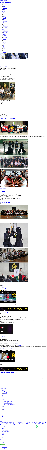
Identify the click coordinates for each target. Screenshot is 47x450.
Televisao (44, 423)
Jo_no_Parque (3, 423)
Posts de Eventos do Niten (3, 427)
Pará (3, 45)
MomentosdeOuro (17, 423)
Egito (3, 50)
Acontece (3, 29)
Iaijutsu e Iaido (5, 17)
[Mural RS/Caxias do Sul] (0, 68)
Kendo (4, 12)
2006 (2, 416)
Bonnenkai (10, 422)
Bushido (12, 422)
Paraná (4, 41)
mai (3, 408)
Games (27, 422)
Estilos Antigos (5, 8)
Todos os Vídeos (5, 28)
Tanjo (4, 22)
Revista (30, 423)
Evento (24, 422)
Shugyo (40, 423)
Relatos (27, 423)
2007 (2, 415)
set (3, 405)
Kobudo (12, 423)
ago (3, 406)
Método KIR (4, 6)
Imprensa (44, 422)
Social (42, 423)
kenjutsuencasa (23, 424)
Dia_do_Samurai (17, 422)
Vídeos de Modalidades (5, 26)
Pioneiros (24, 423)
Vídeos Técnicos (5, 27)
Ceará (4, 43)
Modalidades (4, 7)
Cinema (13, 422)
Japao (0, 423)
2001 (2, 419)
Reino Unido (4, 49)
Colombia (4, 48)
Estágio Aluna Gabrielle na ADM (6, 66)
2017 (2, 397)
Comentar (3, 434)
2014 (2, 411)
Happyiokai (34, 422)
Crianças (4, 14)
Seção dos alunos (5, 32)
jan (3, 410)
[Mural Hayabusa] (0, 313)
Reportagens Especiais (5, 31)
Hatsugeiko (36, 422)
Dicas (19, 422)
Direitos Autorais (3, 446)
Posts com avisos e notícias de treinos (5, 429)
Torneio (1, 424)
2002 (2, 418)
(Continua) (11, 196)
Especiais (20, 422)
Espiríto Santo (4, 39)
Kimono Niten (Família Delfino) (6, 348)
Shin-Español (33, 423)
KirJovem (10, 423)
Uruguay (4, 47)
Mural (4, 30)
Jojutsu (4, 423)
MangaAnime (14, 423)
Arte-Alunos (5, 422)
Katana (4, 19)
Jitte (3, 24)
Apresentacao (2, 422)
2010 (2, 413)
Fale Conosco (3, 51)
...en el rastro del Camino (4, 288)
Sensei (31, 423)
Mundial (21, 423)
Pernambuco (4, 44)
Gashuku (3, 285)
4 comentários (3, 336)
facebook (3, 437)
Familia (2, 364)
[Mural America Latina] (0, 290)
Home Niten (5, 0)
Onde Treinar (3, 33)
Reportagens (29, 423)
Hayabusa (3, 335)
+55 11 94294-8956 (3, 444)
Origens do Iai (4, 18)
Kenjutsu (8, 423)
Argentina (4, 46)
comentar (3, 109)
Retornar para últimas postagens (3, 388)
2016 (2, 398)
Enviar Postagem (6, 391)
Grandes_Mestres (32, 422)
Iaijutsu (2, 15)
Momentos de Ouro (5, 5)
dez (3, 399)
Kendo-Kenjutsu (3, 11)
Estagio (22, 422)
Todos (1, 421)
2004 (2, 417)
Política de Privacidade (4, 447)
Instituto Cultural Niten (6, 2)
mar (3, 409)
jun (3, 407)
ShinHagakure (36, 423)
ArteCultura (7, 422)
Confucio (15, 422)
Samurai (4, 9)
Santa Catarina (4, 42)
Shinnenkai (38, 423)
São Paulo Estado (5, 37)
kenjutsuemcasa (20, 424)
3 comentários (3, 191)
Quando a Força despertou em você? (6, 312)
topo (0, 439)
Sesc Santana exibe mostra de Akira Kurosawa (8, 372)
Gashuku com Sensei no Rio (5, 202)
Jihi (1, 423)
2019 (2, 396)
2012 (2, 412)
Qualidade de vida (5, 21)
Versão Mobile (3, 448)
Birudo (8, 422)
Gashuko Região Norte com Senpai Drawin (7, 118)
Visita (14, 424)
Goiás (4, 40)
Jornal (6, 423)
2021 (2, 395)
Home (2, 389)
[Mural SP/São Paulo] (0, 350)
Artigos (4, 10)
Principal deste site (2, 0)
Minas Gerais (4, 38)
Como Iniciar (4, 35)
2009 (2, 414)
